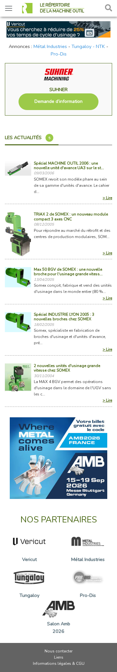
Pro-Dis (59, 54)
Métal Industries (50, 46)
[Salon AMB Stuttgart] (58, 457)
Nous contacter (58, 651)
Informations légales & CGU (58, 663)
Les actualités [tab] (27, 137)
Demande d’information (58, 101)
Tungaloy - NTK (88, 46)
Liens (58, 657)
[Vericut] (58, 28)
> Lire (107, 197)
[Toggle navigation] (8, 8)
